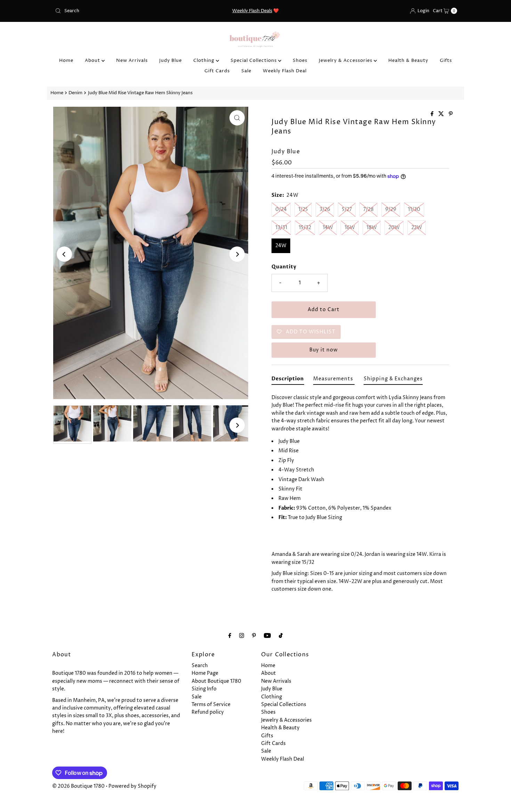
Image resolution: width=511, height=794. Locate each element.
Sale (246, 71)
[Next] (237, 254)
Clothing (204, 60)
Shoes (300, 60)
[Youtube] (267, 636)
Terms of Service (211, 704)
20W (394, 227)
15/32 (305, 227)
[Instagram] (241, 636)
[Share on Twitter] (441, 114)
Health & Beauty (408, 60)
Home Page (205, 673)
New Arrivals (132, 60)
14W (328, 227)
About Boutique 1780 (216, 681)
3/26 (324, 209)
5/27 (347, 209)
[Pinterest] (254, 636)
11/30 (414, 209)
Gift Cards (217, 71)
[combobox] (118, 11)
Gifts (446, 60)
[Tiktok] (281, 636)
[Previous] (64, 254)
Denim (75, 93)
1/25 (303, 209)
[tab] (287, 380)
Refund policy (208, 712)
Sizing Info (204, 689)
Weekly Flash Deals (252, 11)
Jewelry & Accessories (346, 60)
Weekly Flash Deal (285, 71)
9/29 (390, 209)
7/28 (368, 209)
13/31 (281, 227)
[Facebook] (229, 636)
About (93, 60)
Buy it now (323, 350)
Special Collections (254, 60)
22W (416, 227)
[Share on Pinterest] (451, 114)
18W (371, 227)
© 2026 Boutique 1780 (78, 786)
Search (200, 665)
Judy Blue (170, 60)
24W (280, 245)
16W (349, 227)
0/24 (281, 209)
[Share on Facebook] (433, 114)
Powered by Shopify (132, 786)
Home (66, 60)
